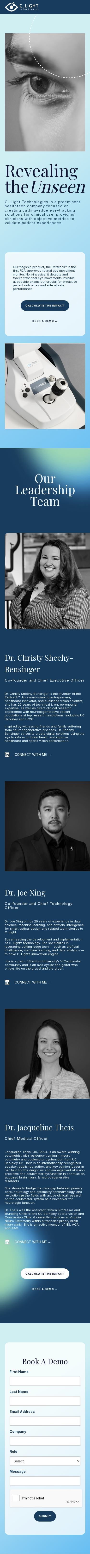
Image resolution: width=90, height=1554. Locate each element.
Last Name (19, 1392)
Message (18, 1471)
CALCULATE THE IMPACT (45, 305)
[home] (21, 6)
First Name (19, 1372)
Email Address (22, 1412)
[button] (79, 7)
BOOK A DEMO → (45, 321)
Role (13, 1451)
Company (18, 1431)
